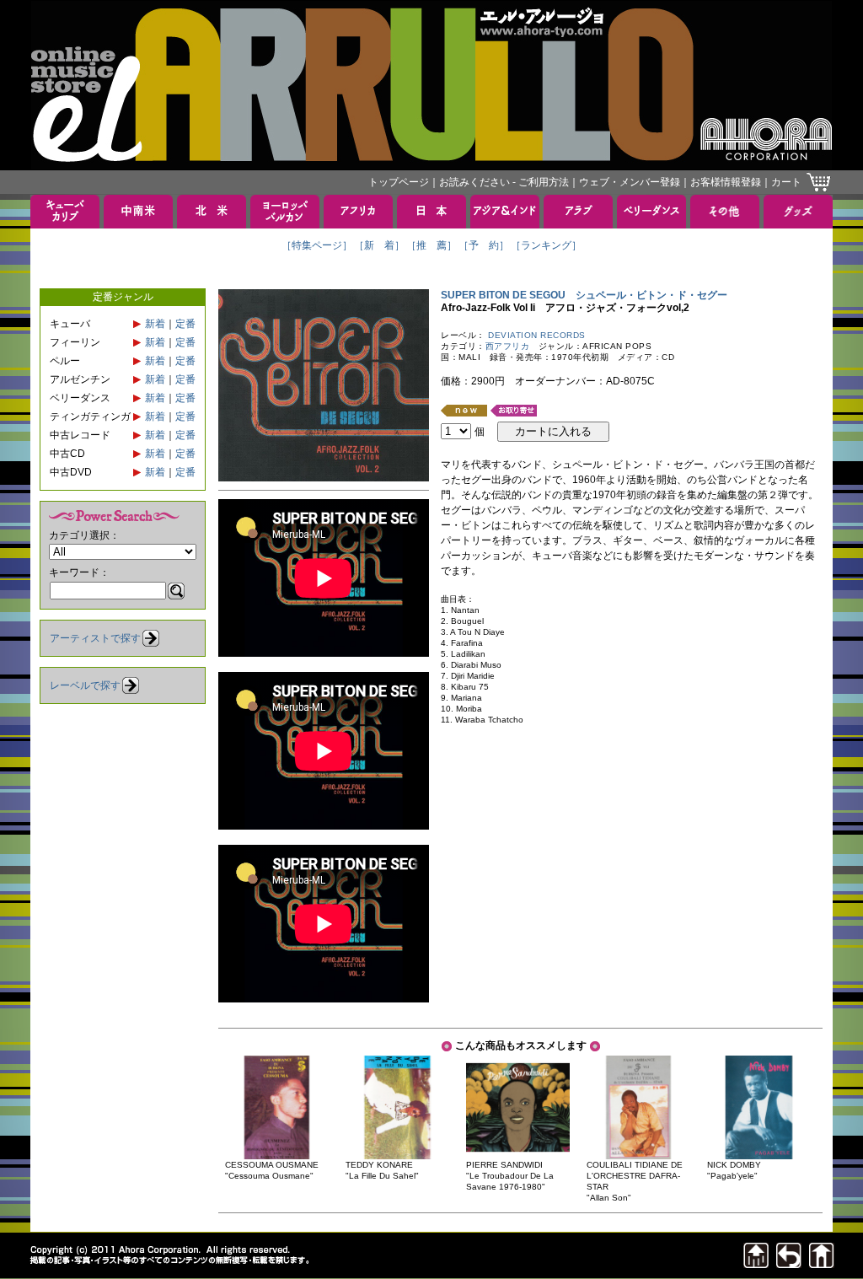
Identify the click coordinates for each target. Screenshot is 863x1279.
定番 (185, 324)
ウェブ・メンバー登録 (629, 182)
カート (786, 182)
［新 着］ (379, 245)
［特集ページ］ (316, 245)
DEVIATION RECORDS (537, 335)
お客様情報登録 (725, 182)
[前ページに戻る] (788, 1263)
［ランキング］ (546, 245)
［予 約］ (483, 245)
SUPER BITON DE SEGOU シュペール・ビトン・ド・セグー (584, 295)
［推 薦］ (431, 245)
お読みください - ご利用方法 (504, 182)
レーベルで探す (85, 685)
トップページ (398, 182)
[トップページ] (821, 1263)
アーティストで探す (95, 638)
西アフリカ (507, 346)
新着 (155, 324)
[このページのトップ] (756, 1263)
